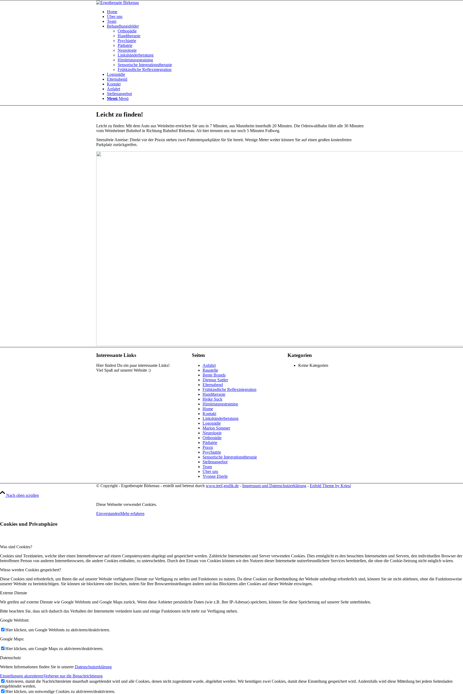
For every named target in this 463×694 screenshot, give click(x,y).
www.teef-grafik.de (222, 485)
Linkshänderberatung (220, 418)
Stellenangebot (215, 462)
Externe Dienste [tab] (13, 593)
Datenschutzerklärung (93, 667)
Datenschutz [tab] (10, 657)
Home (208, 408)
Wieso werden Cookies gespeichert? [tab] (30, 570)
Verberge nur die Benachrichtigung (73, 676)
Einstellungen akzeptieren (21, 676)
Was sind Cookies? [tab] (16, 546)
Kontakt (209, 413)
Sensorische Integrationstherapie (230, 457)
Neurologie (212, 433)
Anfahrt (209, 365)
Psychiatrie (212, 452)
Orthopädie (212, 437)
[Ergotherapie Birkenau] (117, 2)
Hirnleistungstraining (220, 404)
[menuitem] (237, 11)
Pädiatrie (210, 442)
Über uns (210, 471)
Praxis (208, 447)
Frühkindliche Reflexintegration (229, 389)
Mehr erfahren (132, 513)
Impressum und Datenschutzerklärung (274, 485)
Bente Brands (214, 375)
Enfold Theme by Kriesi (330, 485)
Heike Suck (212, 399)
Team (207, 466)
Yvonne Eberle (215, 476)
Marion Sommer (216, 428)
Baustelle (210, 370)
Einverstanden (108, 513)
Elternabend (213, 384)
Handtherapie (214, 394)
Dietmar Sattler (215, 380)
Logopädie (212, 423)
